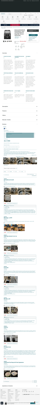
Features (4, 110)
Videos (4, 115)
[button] (38, 13)
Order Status (9, 395)
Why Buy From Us (17, 391)
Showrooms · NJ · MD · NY (35, 0)
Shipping (29, 40)
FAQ (30, 0)
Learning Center (17, 394)
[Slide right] (13, 41)
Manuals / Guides (6, 119)
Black (16, 46)
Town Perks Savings (3, 392)
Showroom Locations (10, 394)
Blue (16, 49)
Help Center (9, 400)
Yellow (19, 49)
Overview (4, 53)
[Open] (2, 403)
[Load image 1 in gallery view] (3, 41)
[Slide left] (2, 41)
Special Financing (3, 391)
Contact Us (24, 0)
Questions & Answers (7, 385)
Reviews (4, 124)
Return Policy (17, 400)
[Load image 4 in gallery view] (9, 41)
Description (5, 106)
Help (28, 0)
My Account (9, 401)
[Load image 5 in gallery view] (11, 41)
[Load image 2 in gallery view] (5, 41)
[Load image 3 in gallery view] (7, 41)
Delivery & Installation (11, 393)
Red (18, 46)
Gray (24, 46)
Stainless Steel (21, 47)
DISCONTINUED (33, 403)
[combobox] (14, 14)
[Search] (20, 14)
